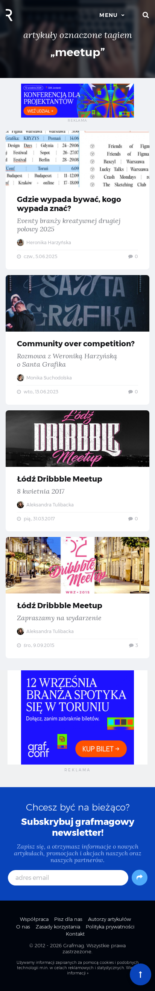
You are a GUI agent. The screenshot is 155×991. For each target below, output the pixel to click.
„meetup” (77, 52)
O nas (23, 927)
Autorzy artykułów (109, 919)
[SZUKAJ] (146, 15)
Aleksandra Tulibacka (49, 505)
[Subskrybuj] (139, 877)
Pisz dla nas (68, 919)
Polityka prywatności (110, 927)
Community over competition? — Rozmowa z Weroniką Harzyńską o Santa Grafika (77, 340)
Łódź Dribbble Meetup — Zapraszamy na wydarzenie (77, 597)
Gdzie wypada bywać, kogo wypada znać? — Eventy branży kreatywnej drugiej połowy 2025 (77, 200)
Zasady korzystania (58, 927)
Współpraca (34, 919)
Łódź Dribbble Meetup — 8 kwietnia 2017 (77, 471)
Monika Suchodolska (48, 378)
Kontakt (75, 934)
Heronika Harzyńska (48, 242)
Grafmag (73, 945)
